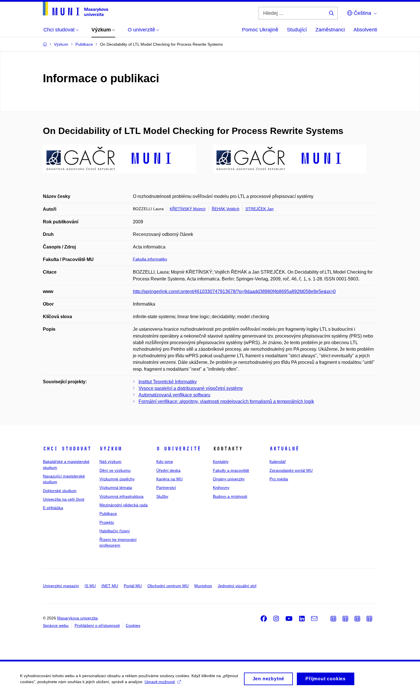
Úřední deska (168, 470)
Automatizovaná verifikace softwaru (174, 394)
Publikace (108, 513)
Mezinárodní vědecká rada (123, 505)
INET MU (109, 585)
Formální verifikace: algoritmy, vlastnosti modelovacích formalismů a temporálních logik (226, 401)
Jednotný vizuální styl (237, 585)
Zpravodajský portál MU (291, 470)
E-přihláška (53, 508)
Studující (297, 30)
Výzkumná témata (115, 487)
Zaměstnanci (330, 30)
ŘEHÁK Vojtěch (225, 208)
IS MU (90, 585)
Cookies (133, 625)
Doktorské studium (60, 490)
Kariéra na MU (169, 479)
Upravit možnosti (160, 681)
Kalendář (277, 461)
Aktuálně (284, 449)
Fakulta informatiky (150, 259)
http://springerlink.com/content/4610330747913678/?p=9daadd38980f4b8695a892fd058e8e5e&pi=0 (234, 291)
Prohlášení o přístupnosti (97, 625)
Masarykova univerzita (77, 618)
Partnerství (166, 487)
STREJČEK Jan (259, 208)
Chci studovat (67, 449)
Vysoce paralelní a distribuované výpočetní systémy (191, 388)
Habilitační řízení (114, 531)
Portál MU (133, 585)
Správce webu (56, 625)
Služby (162, 496)
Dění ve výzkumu (115, 470)
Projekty (106, 522)
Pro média (278, 479)
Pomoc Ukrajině (260, 30)
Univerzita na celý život (63, 499)
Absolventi (365, 30)
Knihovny (221, 487)
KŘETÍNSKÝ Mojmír (188, 208)
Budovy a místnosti (230, 496)
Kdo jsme (164, 461)
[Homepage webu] (75, 9)
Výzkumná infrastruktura (121, 496)
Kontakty (221, 461)
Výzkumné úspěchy (117, 479)
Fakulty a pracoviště (231, 470)
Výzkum (110, 449)
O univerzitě (178, 449)
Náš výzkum (110, 461)
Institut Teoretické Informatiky (168, 381)
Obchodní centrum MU (168, 585)
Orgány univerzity (229, 479)
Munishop (203, 585)
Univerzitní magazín (61, 585)
